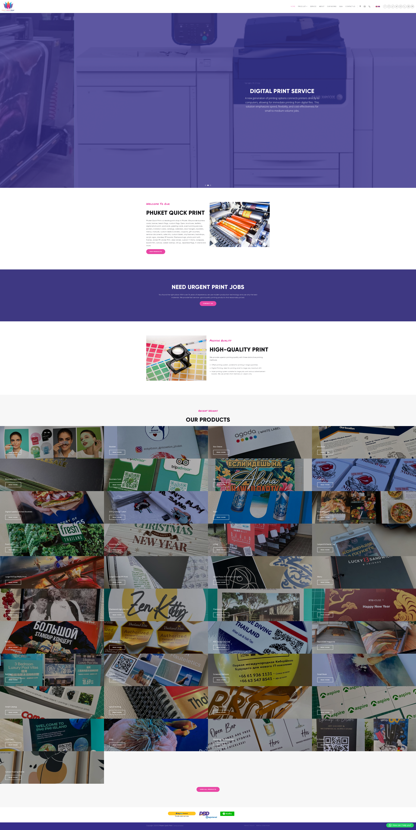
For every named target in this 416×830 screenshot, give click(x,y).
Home (293, 6)
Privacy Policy (249, 825)
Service (313, 6)
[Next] (405, 100)
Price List (302, 6)
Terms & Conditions (263, 825)
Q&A (341, 6)
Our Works (331, 6)
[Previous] (11, 100)
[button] (400, 825)
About (321, 6)
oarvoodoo (180, 825)
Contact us (350, 6)
